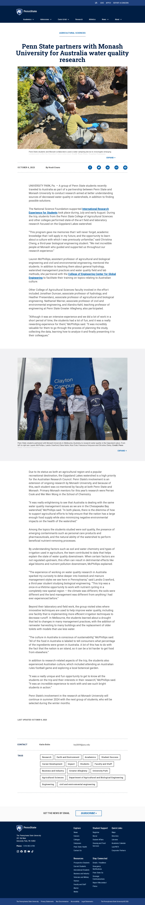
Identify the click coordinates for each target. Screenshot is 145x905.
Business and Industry (53, 771)
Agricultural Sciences (72, 33)
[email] (116, 167)
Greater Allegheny (78, 771)
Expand (110, 158)
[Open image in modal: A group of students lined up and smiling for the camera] (73, 399)
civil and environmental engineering (77, 784)
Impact (71, 764)
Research (46, 757)
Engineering (48, 784)
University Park (100, 771)
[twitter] (99, 167)
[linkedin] (108, 167)
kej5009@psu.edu (82, 745)
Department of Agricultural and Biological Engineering (96, 777)
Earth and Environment (68, 757)
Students (84, 764)
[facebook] (90, 167)
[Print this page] (125, 167)
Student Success (109, 757)
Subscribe (88, 813)
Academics (90, 757)
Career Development (52, 764)
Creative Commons (97, 154)
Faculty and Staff (103, 764)
